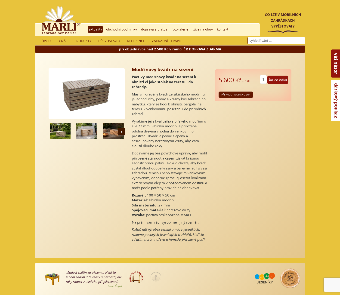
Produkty (82, 41)
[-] (60, 130)
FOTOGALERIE (180, 29)
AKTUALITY (95, 29)
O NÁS (63, 41)
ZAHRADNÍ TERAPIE (167, 41)
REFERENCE (136, 41)
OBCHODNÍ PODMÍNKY (121, 29)
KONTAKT (222, 29)
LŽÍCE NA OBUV (202, 29)
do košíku (280, 80)
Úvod (46, 41)
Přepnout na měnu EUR (235, 94)
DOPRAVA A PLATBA (154, 29)
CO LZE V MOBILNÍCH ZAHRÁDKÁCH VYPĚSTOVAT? (283, 20)
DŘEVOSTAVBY (109, 41)
